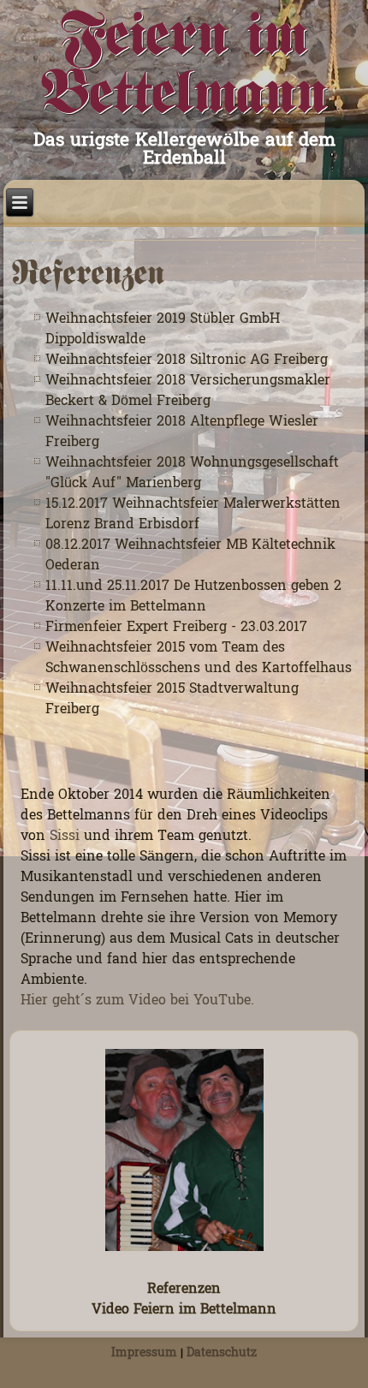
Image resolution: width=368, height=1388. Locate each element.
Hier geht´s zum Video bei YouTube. (137, 1001)
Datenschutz (222, 1353)
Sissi (65, 836)
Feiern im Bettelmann (184, 67)
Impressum (144, 1353)
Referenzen (184, 1289)
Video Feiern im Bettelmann (184, 1310)
